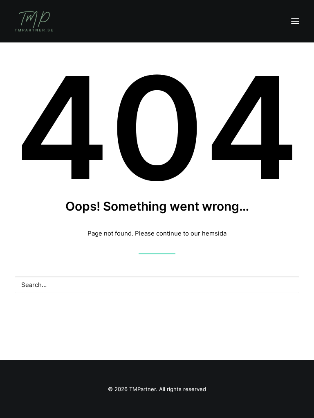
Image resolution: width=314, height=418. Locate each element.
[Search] (157, 284)
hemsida (214, 233)
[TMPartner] (34, 21)
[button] (295, 21)
